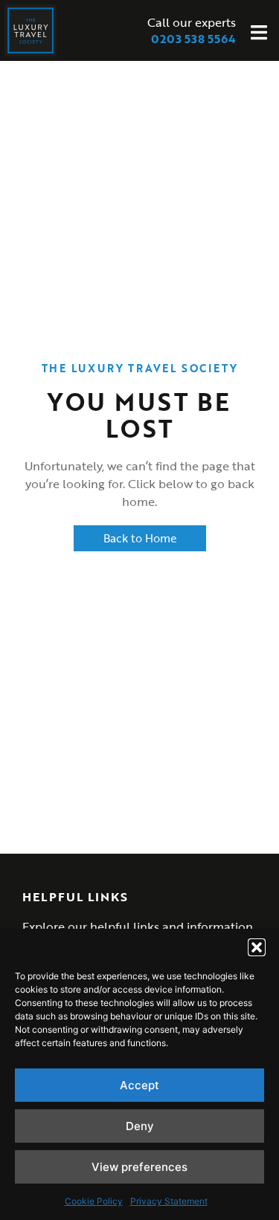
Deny (140, 1126)
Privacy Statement (169, 1201)
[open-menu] (259, 34)
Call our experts (191, 22)
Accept (139, 1085)
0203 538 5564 (193, 39)
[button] (256, 947)
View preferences (139, 1167)
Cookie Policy (94, 1201)
